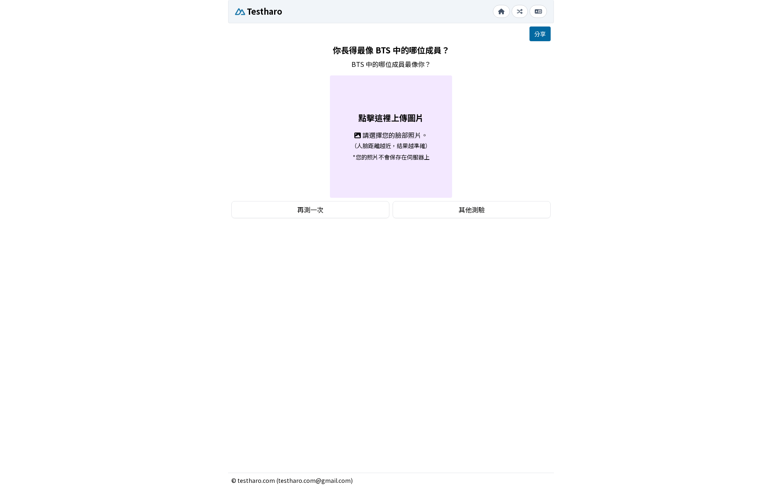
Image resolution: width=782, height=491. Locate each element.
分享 (540, 34)
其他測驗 (472, 210)
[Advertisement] (391, 282)
